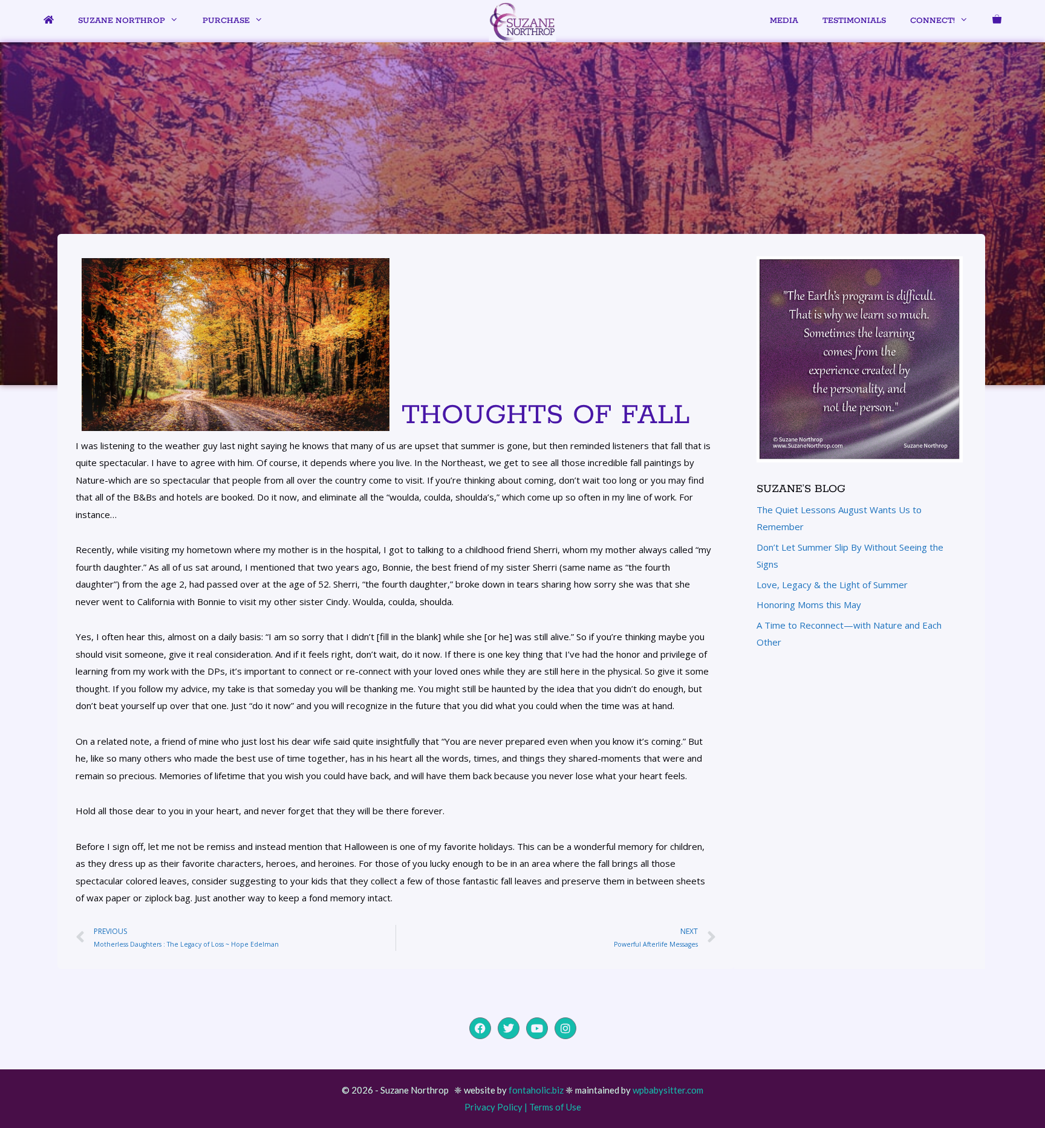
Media (784, 21)
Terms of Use (555, 1106)
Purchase (226, 21)
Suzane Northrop (121, 21)
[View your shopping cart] (997, 21)
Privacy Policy (493, 1106)
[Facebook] (480, 1028)
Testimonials (854, 21)
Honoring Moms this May (809, 604)
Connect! (932, 21)
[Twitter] (508, 1028)
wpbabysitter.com (668, 1089)
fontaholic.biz (536, 1089)
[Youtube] (537, 1028)
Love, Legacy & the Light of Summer (832, 585)
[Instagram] (565, 1028)
